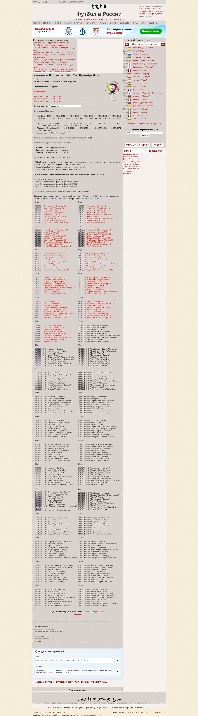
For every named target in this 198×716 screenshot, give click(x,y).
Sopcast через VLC (130, 171)
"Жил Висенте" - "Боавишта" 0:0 (97, 260)
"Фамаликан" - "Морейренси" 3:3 (54, 331)
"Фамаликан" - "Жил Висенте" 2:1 (54, 311)
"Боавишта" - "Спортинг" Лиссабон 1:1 (56, 270)
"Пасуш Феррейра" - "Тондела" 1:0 (54, 333)
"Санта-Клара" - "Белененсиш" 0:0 (54, 240)
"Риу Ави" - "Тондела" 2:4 (51, 264)
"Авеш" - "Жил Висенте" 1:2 (52, 325)
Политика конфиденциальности (88, 715)
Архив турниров (40, 91)
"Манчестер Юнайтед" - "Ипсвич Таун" (147, 93)
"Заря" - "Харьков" (139, 86)
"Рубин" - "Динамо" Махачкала (144, 103)
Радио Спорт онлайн (131, 159)
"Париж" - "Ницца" (139, 70)
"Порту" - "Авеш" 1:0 (93, 309)
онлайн (61, 703)
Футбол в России (99, 14)
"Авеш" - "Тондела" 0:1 (51, 301)
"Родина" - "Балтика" (140, 54)
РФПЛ (67, 703)
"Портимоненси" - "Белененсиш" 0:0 (55, 206)
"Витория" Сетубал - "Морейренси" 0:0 (56, 230)
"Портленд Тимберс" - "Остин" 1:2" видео (51, 62)
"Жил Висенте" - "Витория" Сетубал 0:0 (99, 240)
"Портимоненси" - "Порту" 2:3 (53, 268)
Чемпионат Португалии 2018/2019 (47, 96)
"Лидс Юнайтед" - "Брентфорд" (145, 64)
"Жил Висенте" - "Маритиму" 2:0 (97, 305)
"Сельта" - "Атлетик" (140, 119)
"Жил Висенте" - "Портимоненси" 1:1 (98, 280)
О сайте (62, 2)
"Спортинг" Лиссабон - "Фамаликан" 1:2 (99, 270)
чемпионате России (147, 9)
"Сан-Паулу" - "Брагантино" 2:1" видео (50, 45)
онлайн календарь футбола (150, 13)
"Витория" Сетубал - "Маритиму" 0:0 (98, 284)
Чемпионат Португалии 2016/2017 (47, 101)
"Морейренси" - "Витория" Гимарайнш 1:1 (100, 303)
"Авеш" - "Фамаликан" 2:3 (95, 236)
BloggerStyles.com (158, 712)
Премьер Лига (75, 703)
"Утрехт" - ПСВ (138, 51)
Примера (93, 703)
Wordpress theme (46, 712)
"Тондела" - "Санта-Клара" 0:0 (96, 242)
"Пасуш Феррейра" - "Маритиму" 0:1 (98, 234)
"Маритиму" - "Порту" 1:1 (52, 305)
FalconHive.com (131, 712)
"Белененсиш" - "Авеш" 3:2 (95, 282)
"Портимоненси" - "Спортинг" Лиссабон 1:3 (57, 242)
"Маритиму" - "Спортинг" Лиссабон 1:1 (56, 216)
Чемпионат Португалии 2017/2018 (47, 99)
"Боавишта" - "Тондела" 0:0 (52, 278)
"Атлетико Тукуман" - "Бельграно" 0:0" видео (53, 52)
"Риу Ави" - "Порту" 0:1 (51, 292)
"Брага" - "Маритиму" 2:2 (94, 268)
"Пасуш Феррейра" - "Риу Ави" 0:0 (98, 278)
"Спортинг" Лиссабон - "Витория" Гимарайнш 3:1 (103, 292)
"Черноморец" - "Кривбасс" (143, 48)
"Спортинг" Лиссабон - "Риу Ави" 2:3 (98, 238)
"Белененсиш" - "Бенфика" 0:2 (96, 210)
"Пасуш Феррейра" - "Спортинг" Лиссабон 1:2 (58, 313)
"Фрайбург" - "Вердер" (141, 74)
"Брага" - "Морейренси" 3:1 (52, 218)
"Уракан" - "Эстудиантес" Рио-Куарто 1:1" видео (54, 59)
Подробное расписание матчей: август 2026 (144, 124)
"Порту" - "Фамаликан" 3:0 (95, 290)
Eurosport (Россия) (130, 156)
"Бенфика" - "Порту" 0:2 (51, 234)
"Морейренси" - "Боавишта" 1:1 (96, 286)
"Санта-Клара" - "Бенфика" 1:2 (53, 329)
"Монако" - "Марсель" (141, 116)
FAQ (54, 2)
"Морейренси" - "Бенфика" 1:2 (96, 258)
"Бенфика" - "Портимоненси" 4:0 (54, 309)
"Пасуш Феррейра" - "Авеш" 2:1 (97, 254)
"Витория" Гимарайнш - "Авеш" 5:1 (55, 260)
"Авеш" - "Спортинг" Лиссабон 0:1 (54, 294)
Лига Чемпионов (109, 703)
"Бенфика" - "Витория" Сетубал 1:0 (55, 282)
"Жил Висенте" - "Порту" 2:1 (52, 210)
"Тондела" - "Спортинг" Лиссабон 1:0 (98, 307)
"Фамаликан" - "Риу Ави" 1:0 (96, 206)
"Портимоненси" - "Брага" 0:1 (53, 290)
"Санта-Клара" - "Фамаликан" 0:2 (54, 208)
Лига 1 (100, 703)
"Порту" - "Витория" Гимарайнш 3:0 (98, 244)
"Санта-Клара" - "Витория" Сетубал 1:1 (56, 318)
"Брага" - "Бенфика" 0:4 (94, 246)
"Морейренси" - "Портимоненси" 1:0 (98, 230)
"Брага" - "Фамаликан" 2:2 (95, 311)
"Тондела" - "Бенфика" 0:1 (95, 288)
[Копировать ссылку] (117, 660)
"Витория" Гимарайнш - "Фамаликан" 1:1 (57, 246)
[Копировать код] (117, 671)
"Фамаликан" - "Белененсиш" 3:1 (54, 284)
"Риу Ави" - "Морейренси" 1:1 (53, 303)
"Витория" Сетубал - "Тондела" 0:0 (54, 220)
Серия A (85, 703)
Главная (37, 2)
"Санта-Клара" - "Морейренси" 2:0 (54, 262)
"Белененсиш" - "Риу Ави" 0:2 (96, 256)
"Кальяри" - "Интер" (140, 109)
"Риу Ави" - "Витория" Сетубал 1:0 (55, 327)
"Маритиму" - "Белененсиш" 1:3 (54, 266)
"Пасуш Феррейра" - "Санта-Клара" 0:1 (99, 214)
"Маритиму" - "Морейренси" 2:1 (54, 280)
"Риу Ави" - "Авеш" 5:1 (51, 232)
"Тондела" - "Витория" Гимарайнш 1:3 (99, 262)
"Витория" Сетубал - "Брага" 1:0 (54, 254)
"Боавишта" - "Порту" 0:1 (51, 341)
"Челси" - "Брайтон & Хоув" (143, 61)
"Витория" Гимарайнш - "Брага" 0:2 (55, 339)
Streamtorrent (128, 173)
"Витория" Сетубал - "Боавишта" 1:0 (98, 315)
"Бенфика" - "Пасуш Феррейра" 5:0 (55, 212)
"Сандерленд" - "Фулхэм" (142, 67)
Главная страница (77, 690)
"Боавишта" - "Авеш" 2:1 (51, 214)
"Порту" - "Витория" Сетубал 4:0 (97, 212)
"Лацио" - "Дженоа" (139, 112)
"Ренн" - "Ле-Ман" (139, 90)
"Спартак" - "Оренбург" (141, 77)
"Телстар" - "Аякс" (139, 80)
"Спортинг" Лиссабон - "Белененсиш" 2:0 (57, 337)
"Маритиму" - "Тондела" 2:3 (52, 238)
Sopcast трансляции (131, 169)
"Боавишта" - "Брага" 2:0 (51, 315)
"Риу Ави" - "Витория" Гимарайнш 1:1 (56, 222)
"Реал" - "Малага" (139, 83)
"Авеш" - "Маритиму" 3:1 (94, 216)
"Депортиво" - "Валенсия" (142, 106)
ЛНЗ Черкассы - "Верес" (142, 57)
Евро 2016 (132, 703)
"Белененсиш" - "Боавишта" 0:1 (96, 232)
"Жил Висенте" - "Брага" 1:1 (52, 244)
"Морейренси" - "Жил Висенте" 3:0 (98, 208)
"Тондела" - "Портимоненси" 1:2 (97, 222)
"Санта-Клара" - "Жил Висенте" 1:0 (55, 286)
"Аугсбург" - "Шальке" (141, 96)
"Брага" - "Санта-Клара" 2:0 (95, 294)
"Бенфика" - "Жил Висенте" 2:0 (53, 258)
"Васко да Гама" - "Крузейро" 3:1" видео (51, 42)
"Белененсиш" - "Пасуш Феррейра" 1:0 (99, 313)
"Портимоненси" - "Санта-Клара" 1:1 (98, 318)
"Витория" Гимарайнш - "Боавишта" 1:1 (99, 218)
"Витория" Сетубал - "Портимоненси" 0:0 (100, 264)
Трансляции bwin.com (131, 164)
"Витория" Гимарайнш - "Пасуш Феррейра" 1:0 (59, 288)
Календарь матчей (130, 154)
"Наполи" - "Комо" (139, 99)
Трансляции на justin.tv (132, 161)
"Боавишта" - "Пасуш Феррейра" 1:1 (55, 236)
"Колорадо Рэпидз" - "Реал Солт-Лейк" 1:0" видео (55, 69)
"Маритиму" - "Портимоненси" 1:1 (54, 335)
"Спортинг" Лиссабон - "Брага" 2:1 (97, 220)
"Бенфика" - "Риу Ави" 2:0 (95, 301)
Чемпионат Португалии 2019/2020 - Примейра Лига (66, 75)
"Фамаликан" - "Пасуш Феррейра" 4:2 (55, 256)
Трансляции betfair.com (132, 166)
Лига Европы (122, 703)
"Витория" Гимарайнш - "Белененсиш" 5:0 (57, 307)
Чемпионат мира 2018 (145, 703)
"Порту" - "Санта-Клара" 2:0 (95, 266)
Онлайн (46, 2)
